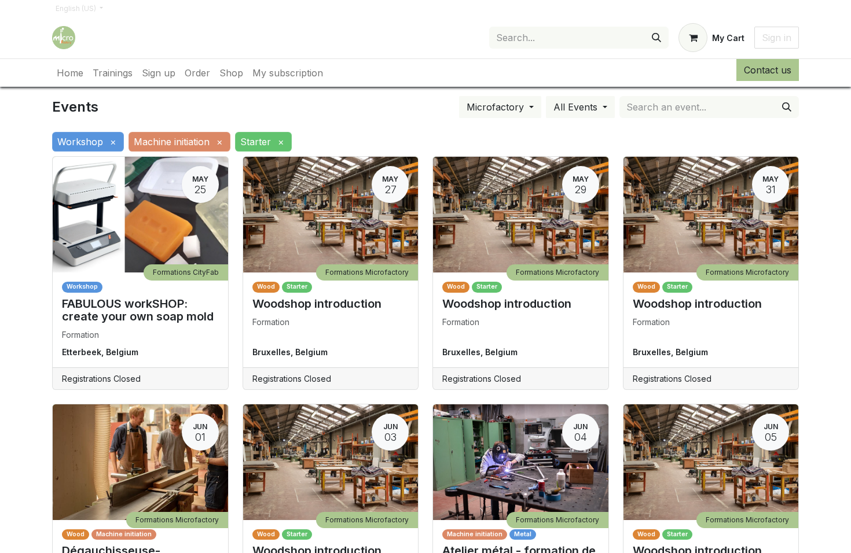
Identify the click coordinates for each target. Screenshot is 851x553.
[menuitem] (70, 72)
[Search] (656, 38)
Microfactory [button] (497, 107)
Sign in (776, 37)
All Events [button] (576, 107)
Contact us (767, 70)
